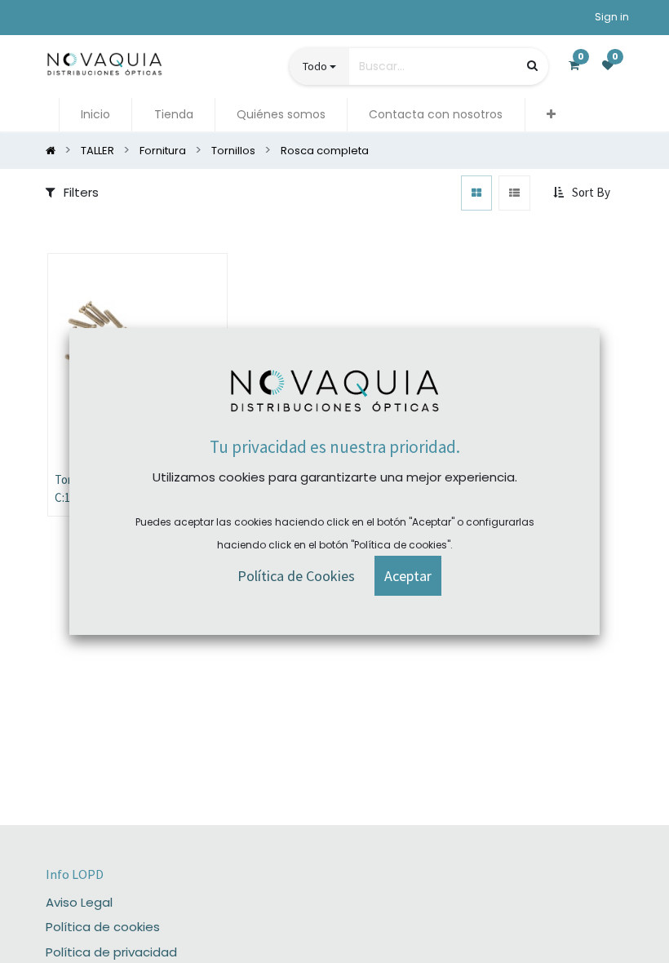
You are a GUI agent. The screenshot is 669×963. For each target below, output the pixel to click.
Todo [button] (315, 66)
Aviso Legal (79, 902)
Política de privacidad (111, 952)
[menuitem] (95, 115)
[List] (514, 193)
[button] (551, 115)
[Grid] (476, 193)
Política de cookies (103, 926)
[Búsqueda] (532, 65)
